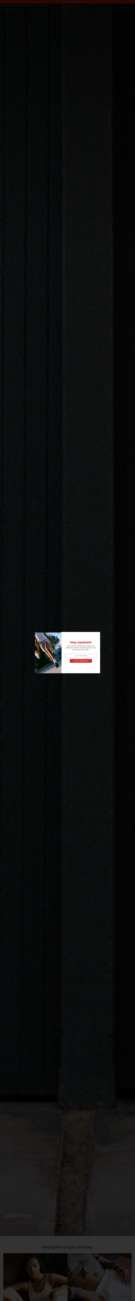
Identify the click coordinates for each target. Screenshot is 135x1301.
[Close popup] (98, 629)
